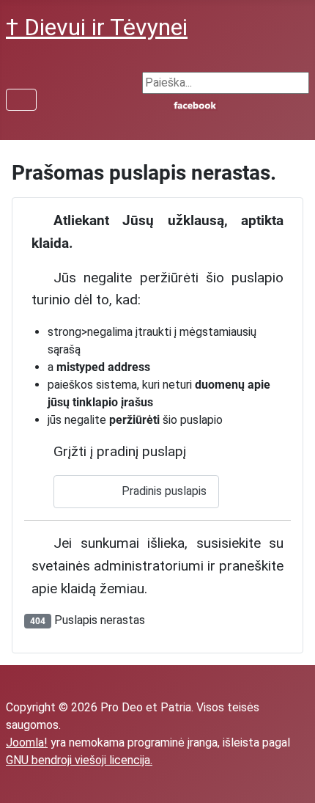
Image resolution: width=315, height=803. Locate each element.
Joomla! (27, 742)
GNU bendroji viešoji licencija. (79, 760)
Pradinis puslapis (163, 491)
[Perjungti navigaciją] (21, 100)
